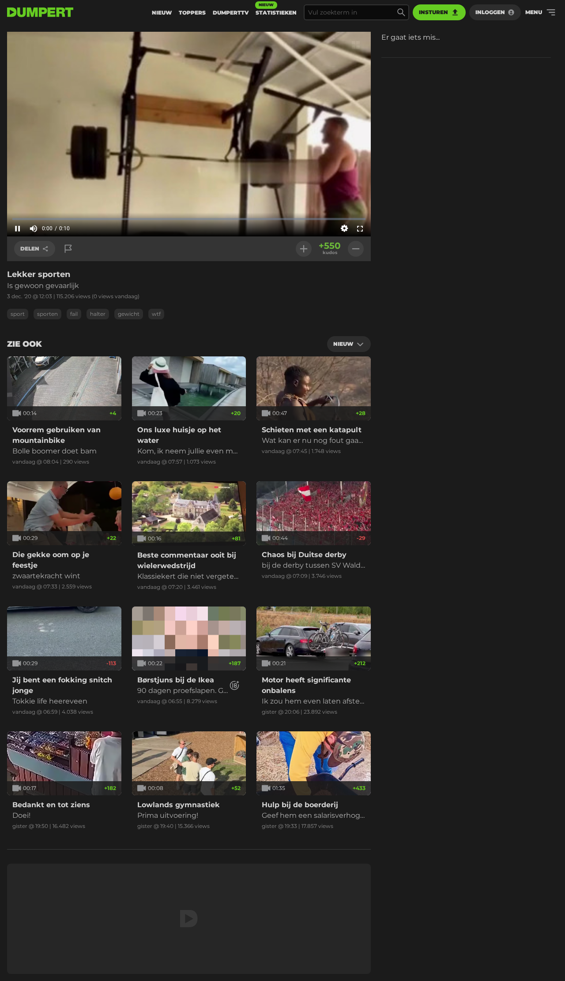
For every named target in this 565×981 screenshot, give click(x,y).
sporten (47, 314)
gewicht (128, 314)
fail (74, 314)
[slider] (188, 219)
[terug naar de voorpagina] (40, 12)
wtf (156, 314)
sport (18, 314)
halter (97, 314)
